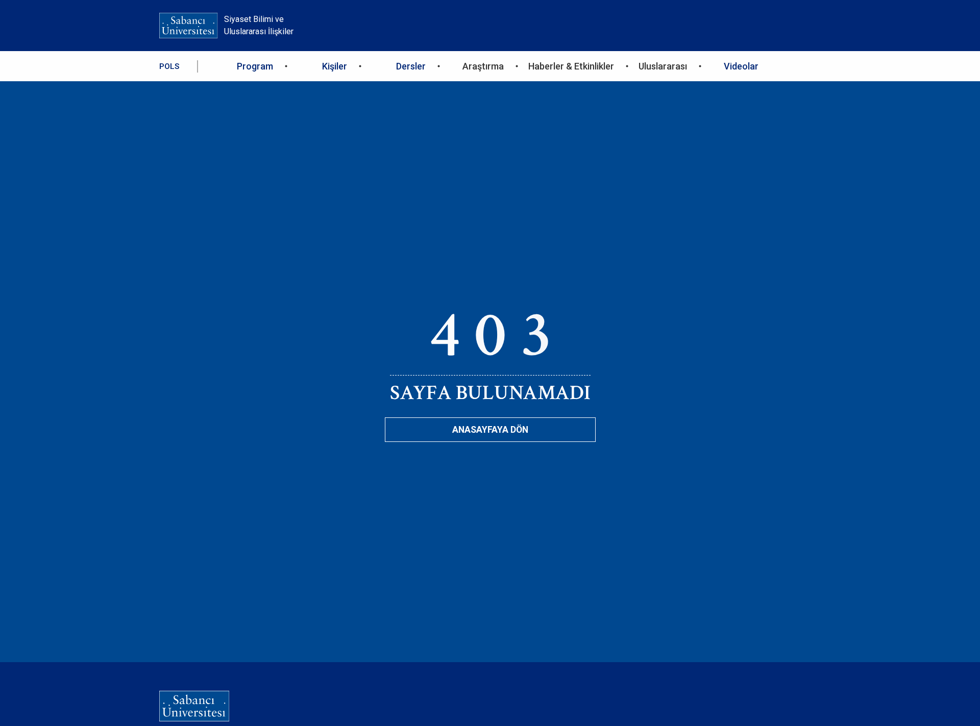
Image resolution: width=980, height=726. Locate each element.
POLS (169, 66)
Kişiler (334, 66)
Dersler (411, 66)
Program (255, 66)
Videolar (741, 66)
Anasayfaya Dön (490, 430)
